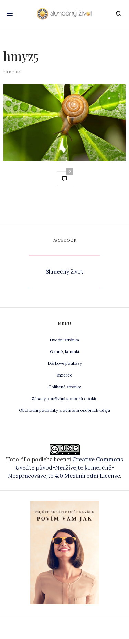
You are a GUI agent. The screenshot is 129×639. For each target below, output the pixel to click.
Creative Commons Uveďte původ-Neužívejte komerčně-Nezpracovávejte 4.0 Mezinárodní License (65, 467)
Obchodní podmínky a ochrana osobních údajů (64, 410)
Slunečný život (64, 271)
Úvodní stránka (64, 339)
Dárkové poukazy (64, 363)
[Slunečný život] (64, 14)
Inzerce (64, 375)
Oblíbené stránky (64, 386)
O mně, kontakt (64, 351)
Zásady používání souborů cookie (64, 398)
